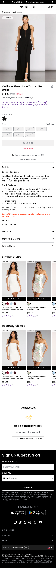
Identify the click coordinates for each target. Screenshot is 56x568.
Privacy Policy (9, 498)
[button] (4, 303)
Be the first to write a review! (28, 439)
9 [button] (7, 134)
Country (6, 473)
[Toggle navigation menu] (3, 7)
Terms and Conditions (44, 496)
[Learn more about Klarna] (32, 98)
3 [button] (18, 129)
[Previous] (3, 2)
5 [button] (29, 129)
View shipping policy (28, 159)
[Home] (28, 7)
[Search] (49, 7)
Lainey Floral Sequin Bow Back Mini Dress (36, 309)
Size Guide (50, 124)
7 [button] (41, 129)
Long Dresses (16, 12)
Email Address (9, 462)
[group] (22, 48)
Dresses (5, 12)
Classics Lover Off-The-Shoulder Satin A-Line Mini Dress (12, 309)
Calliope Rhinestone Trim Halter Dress (22, 88)
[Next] (52, 2)
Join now (28, 488)
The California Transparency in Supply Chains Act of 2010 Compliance (28, 556)
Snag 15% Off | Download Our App (28, 2)
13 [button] (30, 134)
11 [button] (18, 134)
